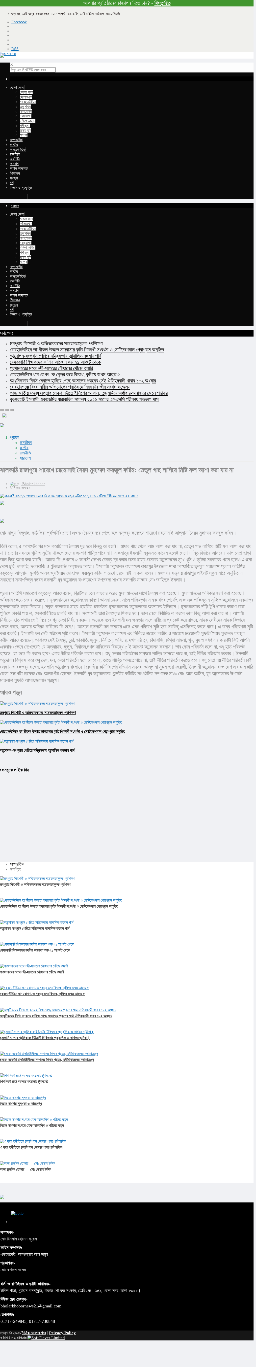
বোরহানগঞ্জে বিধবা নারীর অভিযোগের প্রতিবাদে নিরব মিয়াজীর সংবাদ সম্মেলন (70, 387)
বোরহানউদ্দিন (28, 102)
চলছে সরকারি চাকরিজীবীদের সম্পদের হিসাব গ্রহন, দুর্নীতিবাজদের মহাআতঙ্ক (47, 1060)
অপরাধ (14, 164)
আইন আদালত (19, 168)
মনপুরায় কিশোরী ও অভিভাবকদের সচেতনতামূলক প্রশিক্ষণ (56, 343)
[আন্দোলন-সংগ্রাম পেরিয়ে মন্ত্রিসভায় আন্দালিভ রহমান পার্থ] (37, 922)
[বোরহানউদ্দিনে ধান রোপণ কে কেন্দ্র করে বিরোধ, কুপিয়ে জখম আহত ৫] (44, 988)
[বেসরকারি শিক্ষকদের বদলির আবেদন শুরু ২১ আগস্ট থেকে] (37, 944)
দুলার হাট (25, 130)
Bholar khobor (33, 484)
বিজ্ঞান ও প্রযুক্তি (21, 187)
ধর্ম (11, 183)
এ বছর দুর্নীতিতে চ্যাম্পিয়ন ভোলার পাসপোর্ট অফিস (31, 1147)
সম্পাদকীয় (16, 140)
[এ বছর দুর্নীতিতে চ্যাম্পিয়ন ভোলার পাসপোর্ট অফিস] (33, 1141)
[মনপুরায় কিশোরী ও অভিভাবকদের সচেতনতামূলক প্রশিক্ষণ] (37, 878)
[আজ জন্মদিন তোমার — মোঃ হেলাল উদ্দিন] (27, 1163)
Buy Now (18, 196)
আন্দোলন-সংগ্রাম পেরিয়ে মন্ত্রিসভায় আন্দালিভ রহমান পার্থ (55, 356)
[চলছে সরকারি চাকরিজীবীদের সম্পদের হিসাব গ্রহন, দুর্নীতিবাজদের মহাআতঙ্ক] (49, 1054)
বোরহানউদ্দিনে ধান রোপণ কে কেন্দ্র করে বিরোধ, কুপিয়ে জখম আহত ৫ (65, 374)
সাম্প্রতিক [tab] (17, 864)
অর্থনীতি (15, 159)
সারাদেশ (25, 458)
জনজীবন (26, 442)
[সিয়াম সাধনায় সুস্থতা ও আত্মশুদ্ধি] (23, 1097)
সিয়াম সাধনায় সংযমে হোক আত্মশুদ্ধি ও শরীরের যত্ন (32, 1125)
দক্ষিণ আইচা (27, 121)
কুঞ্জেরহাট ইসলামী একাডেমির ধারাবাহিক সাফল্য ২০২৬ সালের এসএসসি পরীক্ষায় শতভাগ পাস (84, 399)
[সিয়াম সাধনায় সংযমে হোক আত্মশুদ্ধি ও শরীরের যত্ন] (34, 1119)
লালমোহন (26, 111)
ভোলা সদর (26, 92)
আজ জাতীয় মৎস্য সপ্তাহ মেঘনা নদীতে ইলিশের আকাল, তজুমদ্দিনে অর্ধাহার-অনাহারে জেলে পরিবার (89, 393)
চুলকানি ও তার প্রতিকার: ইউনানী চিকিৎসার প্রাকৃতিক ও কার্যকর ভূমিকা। (45, 1038)
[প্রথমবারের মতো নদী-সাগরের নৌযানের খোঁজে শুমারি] (34, 966)
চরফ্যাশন (25, 116)
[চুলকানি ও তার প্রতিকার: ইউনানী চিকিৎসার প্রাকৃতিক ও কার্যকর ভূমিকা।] (47, 1032)
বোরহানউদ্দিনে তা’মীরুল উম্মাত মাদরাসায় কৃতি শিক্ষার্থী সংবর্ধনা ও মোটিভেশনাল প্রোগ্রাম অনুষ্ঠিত (87, 350)
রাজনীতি (15, 154)
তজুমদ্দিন (25, 106)
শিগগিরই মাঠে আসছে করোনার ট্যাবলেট (24, 1081)
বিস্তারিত (162, 3)
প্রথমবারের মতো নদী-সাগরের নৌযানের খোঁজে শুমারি (51, 368)
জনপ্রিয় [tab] (15, 869)
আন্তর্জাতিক (18, 149)
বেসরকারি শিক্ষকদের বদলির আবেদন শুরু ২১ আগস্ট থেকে (55, 362)
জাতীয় (14, 144)
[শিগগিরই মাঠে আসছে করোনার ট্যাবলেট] (26, 1075)
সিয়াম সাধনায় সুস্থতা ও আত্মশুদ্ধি (21, 1103)
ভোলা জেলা (17, 87)
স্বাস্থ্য (14, 178)
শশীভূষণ (25, 126)
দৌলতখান (26, 97)
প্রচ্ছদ (14, 437)
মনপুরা (23, 135)
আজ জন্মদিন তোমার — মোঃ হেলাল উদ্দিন (25, 1169)
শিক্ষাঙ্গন (15, 173)
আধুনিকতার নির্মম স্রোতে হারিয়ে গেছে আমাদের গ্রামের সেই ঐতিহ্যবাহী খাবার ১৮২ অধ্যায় (83, 381)
